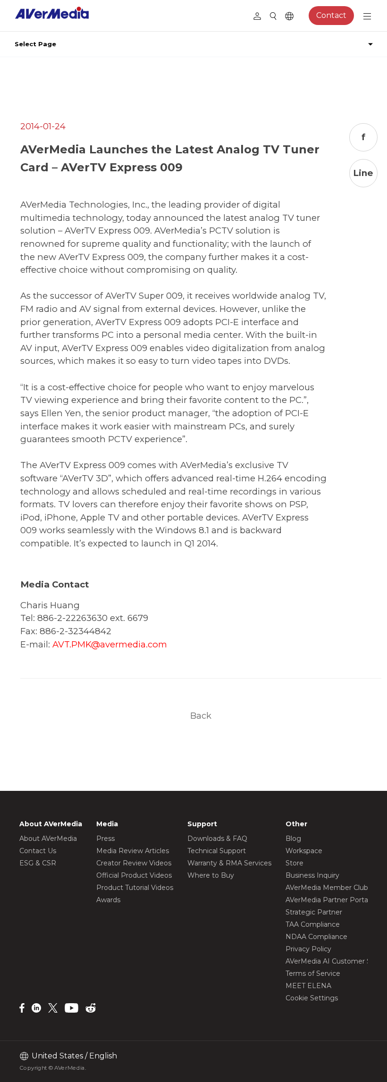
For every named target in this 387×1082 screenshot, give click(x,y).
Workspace (304, 851)
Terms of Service (313, 973)
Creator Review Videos (133, 863)
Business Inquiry (312, 875)
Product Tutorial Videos (134, 887)
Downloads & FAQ (217, 838)
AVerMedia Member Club (327, 887)
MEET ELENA (308, 985)
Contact (331, 15)
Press (105, 838)
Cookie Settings (312, 998)
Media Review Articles (132, 851)
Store (294, 863)
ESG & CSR (37, 863)
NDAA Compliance (316, 936)
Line (363, 173)
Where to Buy (210, 875)
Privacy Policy (308, 949)
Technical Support (216, 851)
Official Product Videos (134, 875)
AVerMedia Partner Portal (328, 900)
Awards (108, 900)
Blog (293, 838)
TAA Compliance (313, 924)
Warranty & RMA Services (229, 863)
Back (200, 715)
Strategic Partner (314, 912)
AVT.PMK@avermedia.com (109, 644)
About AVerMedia (48, 838)
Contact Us (37, 851)
